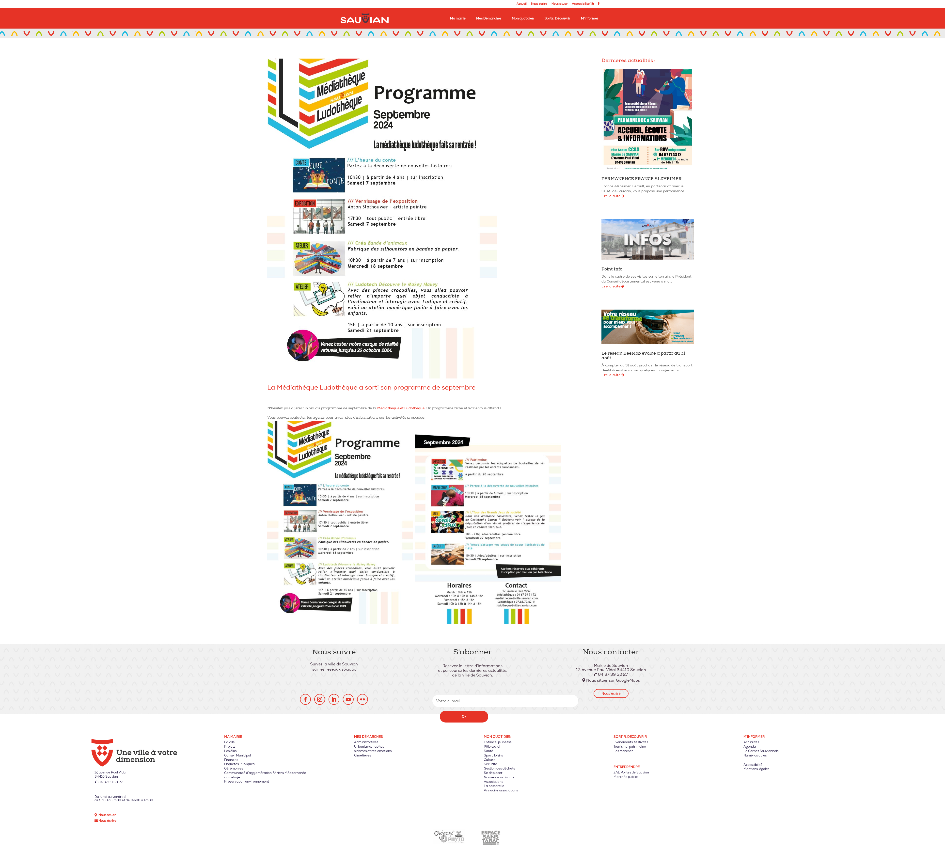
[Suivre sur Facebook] (305, 699)
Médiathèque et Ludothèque (401, 408)
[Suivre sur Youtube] (348, 699)
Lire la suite (611, 196)
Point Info (611, 269)
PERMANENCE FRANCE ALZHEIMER (641, 179)
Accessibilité (581, 4)
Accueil (522, 4)
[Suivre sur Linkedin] (334, 699)
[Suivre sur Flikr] (362, 699)
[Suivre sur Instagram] (319, 699)
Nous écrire (539, 4)
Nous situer (559, 4)
